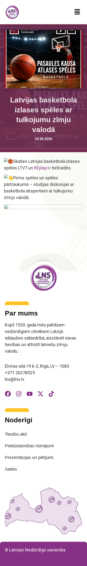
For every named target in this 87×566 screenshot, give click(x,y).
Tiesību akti (16, 434)
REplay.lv (42, 167)
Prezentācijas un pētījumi (29, 457)
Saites (11, 469)
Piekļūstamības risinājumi (29, 445)
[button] (77, 12)
